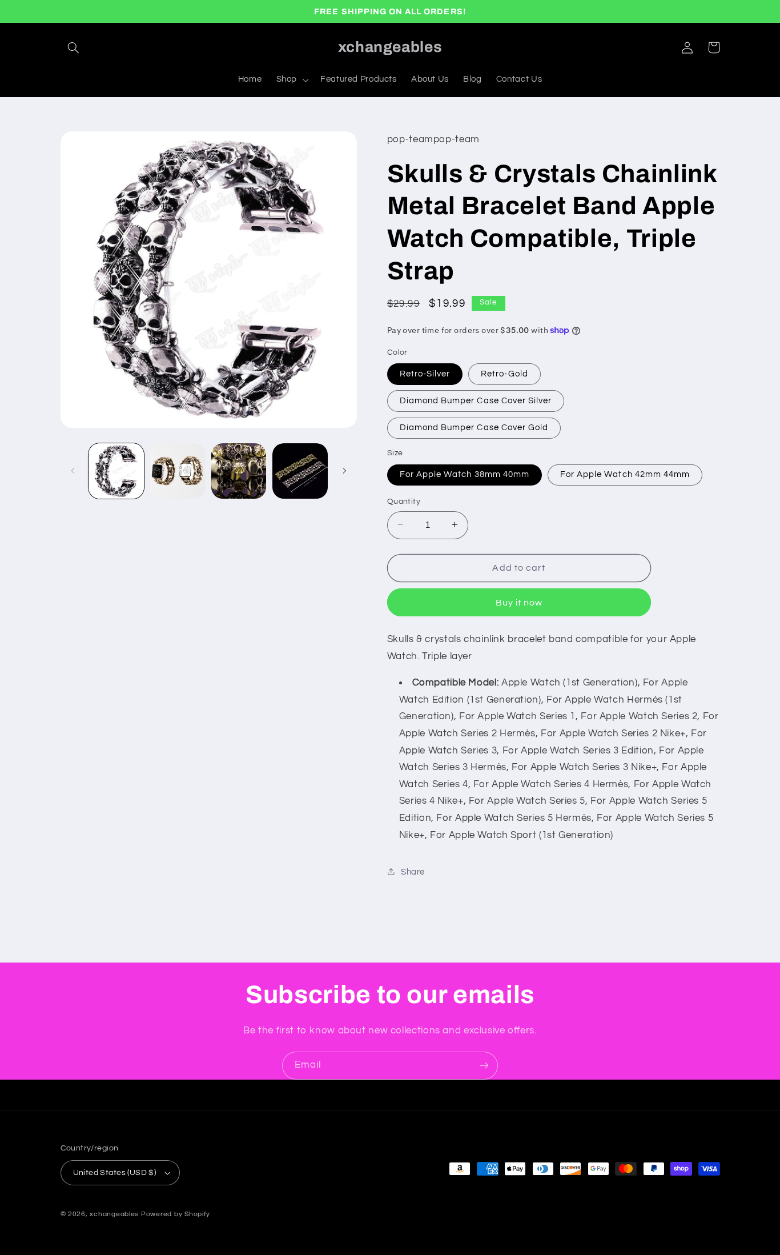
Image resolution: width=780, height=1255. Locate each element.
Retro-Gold (504, 373)
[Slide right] (344, 470)
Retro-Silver (425, 373)
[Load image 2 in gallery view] (177, 471)
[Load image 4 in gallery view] (300, 471)
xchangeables (114, 1214)
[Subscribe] (484, 1066)
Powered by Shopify (175, 1214)
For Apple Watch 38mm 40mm (464, 474)
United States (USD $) (114, 1173)
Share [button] (413, 871)
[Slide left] (73, 470)
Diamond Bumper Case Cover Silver (476, 400)
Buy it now (519, 602)
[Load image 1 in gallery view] (116, 471)
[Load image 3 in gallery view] (239, 471)
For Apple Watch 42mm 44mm (625, 474)
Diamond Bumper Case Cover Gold (474, 427)
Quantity (403, 501)
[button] (74, 47)
